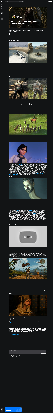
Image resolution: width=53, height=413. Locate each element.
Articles (12, 3)
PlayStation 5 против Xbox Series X (16, 337)
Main (6, 3)
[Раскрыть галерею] (28, 152)
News (9, 3)
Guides (16, 3)
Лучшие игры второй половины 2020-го (17, 334)
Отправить (43, 353)
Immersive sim (21, 164)
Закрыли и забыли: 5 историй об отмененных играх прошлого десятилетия (22, 335)
